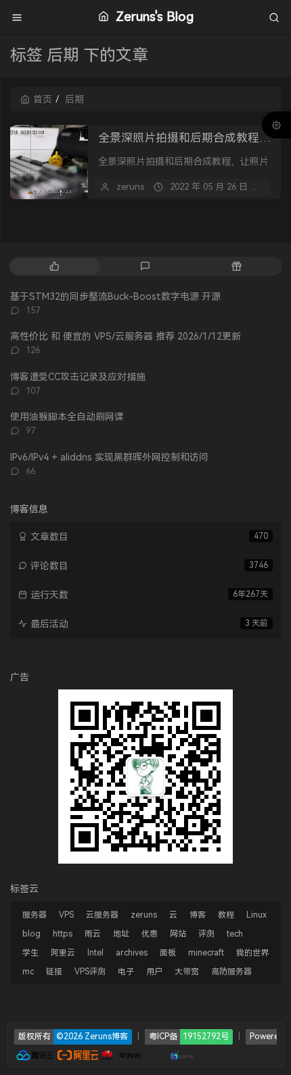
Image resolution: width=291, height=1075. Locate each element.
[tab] (54, 266)
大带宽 (187, 971)
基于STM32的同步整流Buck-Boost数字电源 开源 (115, 296)
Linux (256, 915)
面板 (168, 953)
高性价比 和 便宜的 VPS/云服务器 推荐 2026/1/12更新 (125, 336)
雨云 (93, 934)
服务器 (34, 915)
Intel (95, 953)
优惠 (149, 934)
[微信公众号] (145, 775)
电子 (126, 971)
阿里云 (63, 953)
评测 (206, 934)
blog (31, 934)
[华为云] (121, 1054)
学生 (30, 953)
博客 (197, 915)
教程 (226, 915)
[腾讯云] (34, 1054)
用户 (154, 971)
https (62, 934)
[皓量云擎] (182, 1054)
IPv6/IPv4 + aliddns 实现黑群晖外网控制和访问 (109, 457)
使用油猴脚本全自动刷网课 (67, 416)
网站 (178, 934)
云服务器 (102, 915)
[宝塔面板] (149, 1054)
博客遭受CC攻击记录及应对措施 (78, 376)
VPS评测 (90, 971)
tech (235, 934)
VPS (66, 915)
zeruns (130, 187)
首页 (42, 99)
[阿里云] (78, 1054)
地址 (121, 934)
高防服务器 (231, 971)
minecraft (206, 953)
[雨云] (162, 1054)
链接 (54, 971)
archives (132, 953)
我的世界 (252, 953)
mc (28, 971)
